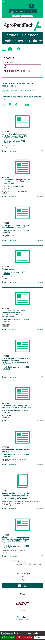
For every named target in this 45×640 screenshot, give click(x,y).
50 (30, 564)
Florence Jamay (7, 372)
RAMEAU (5, 90)
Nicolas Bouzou (7, 191)
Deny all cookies (25, 637)
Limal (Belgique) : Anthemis (11, 503)
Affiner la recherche (21, 104)
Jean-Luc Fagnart (8, 501)
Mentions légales (22, 574)
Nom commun (13, 90)
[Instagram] (25, 585)
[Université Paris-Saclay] (22, 602)
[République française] (22, 595)
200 (39, 564)
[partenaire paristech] (22, 618)
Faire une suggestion (15, 104)
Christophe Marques (20, 191)
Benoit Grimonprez (8, 459)
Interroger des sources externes (27, 104)
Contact (22, 577)
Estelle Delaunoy (30, 501)
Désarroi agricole (8, 269)
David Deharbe (7, 415)
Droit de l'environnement (13, 230)
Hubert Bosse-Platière (9, 146)
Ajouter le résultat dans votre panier (9, 104)
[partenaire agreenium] (22, 610)
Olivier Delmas (6, 324)
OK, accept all (8, 637)
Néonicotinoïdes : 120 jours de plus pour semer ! (16, 450)
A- (3, 2)
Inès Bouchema (20, 459)
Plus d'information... (10, 151)
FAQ (23, 580)
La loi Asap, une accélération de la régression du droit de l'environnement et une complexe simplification (15, 361)
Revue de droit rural (11, 141)
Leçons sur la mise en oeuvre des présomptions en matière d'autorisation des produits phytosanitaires (15, 313)
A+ (8, 2)
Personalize (39, 637)
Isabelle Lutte (19, 501)
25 (25, 564)
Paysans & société (10, 186)
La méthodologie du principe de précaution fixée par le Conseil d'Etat (16, 406)
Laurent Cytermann (8, 235)
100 (34, 564)
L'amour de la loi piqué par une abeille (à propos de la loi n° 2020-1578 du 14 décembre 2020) (15, 136)
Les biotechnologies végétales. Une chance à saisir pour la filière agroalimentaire (16, 181)
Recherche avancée (14, 71)
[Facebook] (19, 585)
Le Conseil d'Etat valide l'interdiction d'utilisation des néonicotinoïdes (16, 226)
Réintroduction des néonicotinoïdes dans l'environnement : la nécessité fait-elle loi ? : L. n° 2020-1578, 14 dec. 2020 (16, 540)
